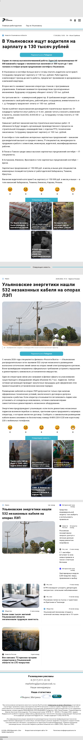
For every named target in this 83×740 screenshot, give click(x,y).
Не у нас (65, 549)
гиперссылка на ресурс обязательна (59, 705)
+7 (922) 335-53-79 (62, 715)
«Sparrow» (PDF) (69, 724)
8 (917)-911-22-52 (40, 680)
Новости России (65, 526)
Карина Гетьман (74, 279)
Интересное (66, 505)
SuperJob (53, 60)
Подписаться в (41, 55)
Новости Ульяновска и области (16, 35)
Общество (8, 611)
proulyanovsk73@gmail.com (34, 715)
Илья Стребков (74, 35)
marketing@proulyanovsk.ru (40, 683)
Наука (7, 279)
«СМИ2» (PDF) (58, 724)
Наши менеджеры (40, 687)
